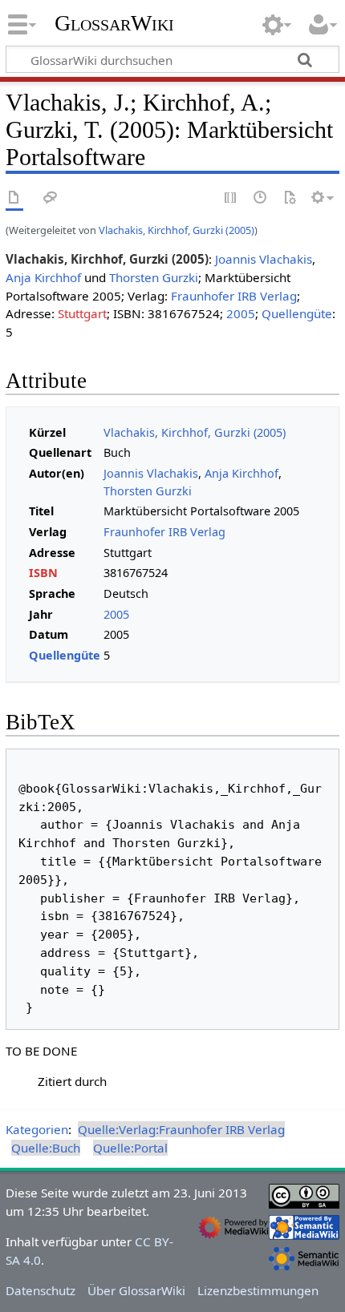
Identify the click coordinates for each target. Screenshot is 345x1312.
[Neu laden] (290, 198)
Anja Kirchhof (43, 277)
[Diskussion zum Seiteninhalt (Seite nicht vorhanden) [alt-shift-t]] (50, 198)
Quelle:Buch (45, 1148)
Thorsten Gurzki (153, 277)
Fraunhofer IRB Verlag (234, 296)
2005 (240, 313)
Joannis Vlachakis (263, 259)
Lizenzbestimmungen (258, 1290)
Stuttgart (82, 313)
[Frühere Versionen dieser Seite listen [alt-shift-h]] (261, 198)
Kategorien (37, 1129)
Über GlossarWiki (136, 1290)
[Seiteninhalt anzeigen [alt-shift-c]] (14, 198)
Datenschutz (40, 1290)
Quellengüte (297, 313)
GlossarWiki (114, 23)
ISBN (43, 572)
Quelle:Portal (130, 1148)
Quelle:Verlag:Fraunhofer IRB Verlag (181, 1129)
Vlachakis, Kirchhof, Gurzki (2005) (176, 230)
